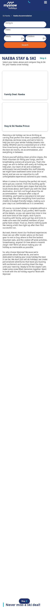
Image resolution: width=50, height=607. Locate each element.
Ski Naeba (6, 16)
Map (23, 601)
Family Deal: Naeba (14, 94)
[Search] (25, 45)
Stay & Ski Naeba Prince (16, 125)
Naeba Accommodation (22, 16)
